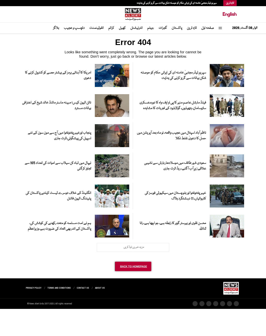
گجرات (163, 28)
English (230, 14)
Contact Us (83, 288)
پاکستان (177, 28)
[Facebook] (201, 303)
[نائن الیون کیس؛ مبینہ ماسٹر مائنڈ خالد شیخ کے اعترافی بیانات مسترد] (112, 105)
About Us (100, 288)
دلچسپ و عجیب (74, 28)
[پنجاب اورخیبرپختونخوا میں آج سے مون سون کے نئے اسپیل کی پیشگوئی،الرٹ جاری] (112, 135)
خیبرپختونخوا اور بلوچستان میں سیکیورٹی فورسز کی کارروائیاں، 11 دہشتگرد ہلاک (175, 195)
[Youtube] (215, 303)
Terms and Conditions (59, 288)
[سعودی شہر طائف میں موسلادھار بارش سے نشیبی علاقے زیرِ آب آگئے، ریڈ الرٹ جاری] (227, 165)
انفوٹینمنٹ (96, 28)
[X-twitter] (229, 303)
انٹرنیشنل (136, 28)
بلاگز (56, 28)
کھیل (122, 28)
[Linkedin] (195, 303)
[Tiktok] (208, 303)
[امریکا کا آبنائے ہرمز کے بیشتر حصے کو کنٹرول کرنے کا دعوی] (112, 75)
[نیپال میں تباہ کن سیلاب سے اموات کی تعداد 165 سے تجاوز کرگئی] (112, 165)
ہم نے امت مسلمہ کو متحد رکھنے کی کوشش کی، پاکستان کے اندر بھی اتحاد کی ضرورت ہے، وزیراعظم (59, 226)
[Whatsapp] (222, 303)
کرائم (111, 28)
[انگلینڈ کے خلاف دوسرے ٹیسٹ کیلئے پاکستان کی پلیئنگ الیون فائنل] (112, 196)
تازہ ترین (192, 28)
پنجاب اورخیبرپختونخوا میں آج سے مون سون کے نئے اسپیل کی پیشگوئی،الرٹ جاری (59, 135)
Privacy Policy (33, 288)
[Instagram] (236, 303)
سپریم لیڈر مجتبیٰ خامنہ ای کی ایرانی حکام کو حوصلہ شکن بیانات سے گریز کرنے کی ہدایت (177, 3)
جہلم (150, 28)
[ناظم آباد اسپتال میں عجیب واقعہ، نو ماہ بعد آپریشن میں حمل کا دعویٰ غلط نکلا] (227, 135)
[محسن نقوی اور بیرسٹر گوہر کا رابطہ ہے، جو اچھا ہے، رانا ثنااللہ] (227, 226)
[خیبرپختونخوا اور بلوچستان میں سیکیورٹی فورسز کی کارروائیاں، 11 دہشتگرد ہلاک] (227, 196)
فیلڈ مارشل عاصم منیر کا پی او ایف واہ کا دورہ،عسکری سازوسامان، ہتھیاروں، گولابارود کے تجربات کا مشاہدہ (173, 105)
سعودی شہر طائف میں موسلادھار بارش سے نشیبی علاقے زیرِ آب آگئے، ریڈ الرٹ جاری (175, 165)
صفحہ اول (207, 28)
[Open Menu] (220, 28)
